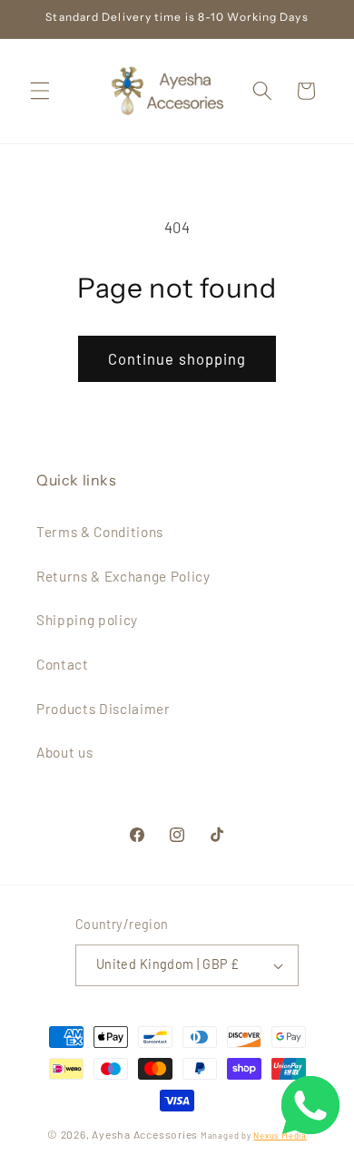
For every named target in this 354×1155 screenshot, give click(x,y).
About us (64, 752)
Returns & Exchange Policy (123, 576)
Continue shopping (177, 358)
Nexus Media (279, 1135)
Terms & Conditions (99, 532)
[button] (40, 91)
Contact (62, 664)
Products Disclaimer (103, 708)
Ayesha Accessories (145, 1134)
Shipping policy (87, 620)
